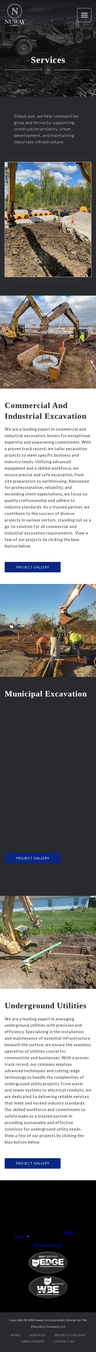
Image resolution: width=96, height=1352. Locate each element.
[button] (33, 567)
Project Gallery (70, 1335)
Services (37, 1335)
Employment (33, 1341)
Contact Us (64, 1341)
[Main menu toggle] (84, 15)
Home (15, 1335)
